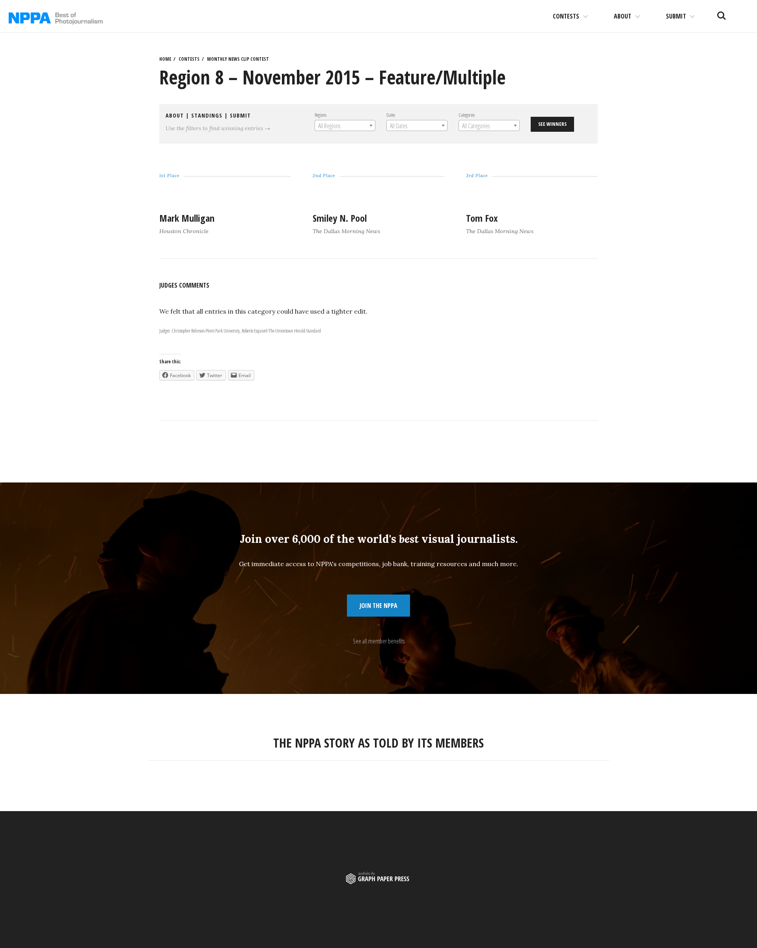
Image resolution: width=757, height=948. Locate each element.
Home (165, 59)
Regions (320, 114)
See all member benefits (379, 641)
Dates (390, 114)
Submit (676, 16)
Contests (566, 16)
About (622, 16)
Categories (467, 114)
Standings (206, 115)
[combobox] (345, 125)
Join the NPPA (378, 605)
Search (721, 13)
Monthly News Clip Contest (238, 59)
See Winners (552, 123)
